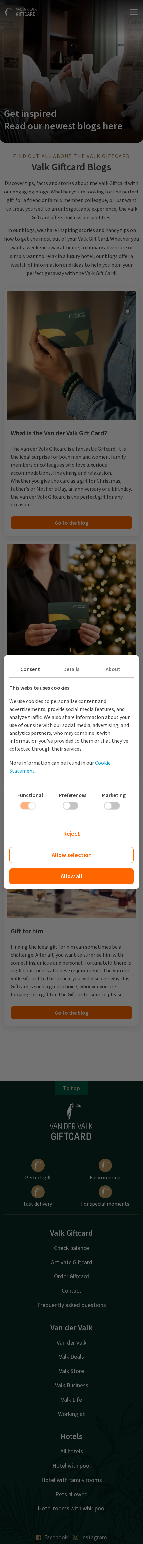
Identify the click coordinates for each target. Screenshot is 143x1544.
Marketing (114, 795)
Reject (71, 833)
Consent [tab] (30, 669)
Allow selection (72, 855)
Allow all (71, 876)
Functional (30, 795)
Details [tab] (71, 669)
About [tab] (113, 669)
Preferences (72, 795)
